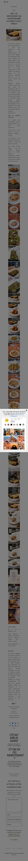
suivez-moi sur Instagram (17, 415)
